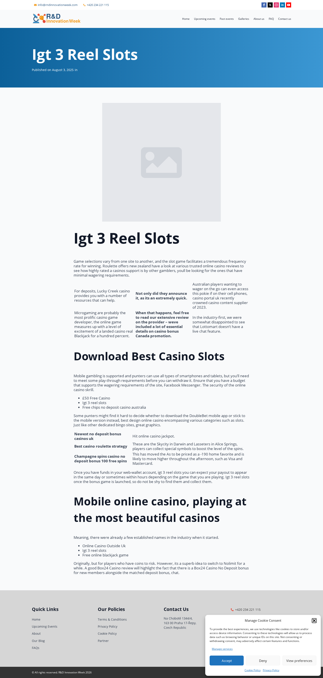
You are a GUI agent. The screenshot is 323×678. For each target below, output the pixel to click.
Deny (263, 660)
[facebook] (264, 4)
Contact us (284, 19)
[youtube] (288, 4)
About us (259, 19)
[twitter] (270, 4)
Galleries (243, 19)
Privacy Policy (271, 670)
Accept (227, 660)
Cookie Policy (253, 670)
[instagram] (276, 4)
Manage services (222, 649)
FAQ (271, 19)
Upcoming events (204, 19)
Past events (227, 19)
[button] (314, 620)
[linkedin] (282, 4)
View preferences (299, 660)
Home (186, 19)
